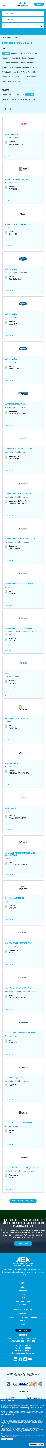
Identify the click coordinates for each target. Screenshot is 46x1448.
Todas (6, 53)
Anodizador (6, 58)
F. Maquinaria (15, 67)
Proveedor (17, 82)
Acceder (39, 4)
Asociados (23, 1291)
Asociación (16, 58)
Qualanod (12, 95)
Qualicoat (20, 95)
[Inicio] (23, 4)
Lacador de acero (19, 77)
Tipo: (4, 49)
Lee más (9, 156)
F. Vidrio (24, 72)
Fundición (32, 72)
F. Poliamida (7, 72)
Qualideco (6, 99)
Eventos (23, 1324)
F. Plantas (33, 67)
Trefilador (22, 63)
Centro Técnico (28, 58)
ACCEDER (23, 1330)
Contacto (23, 1305)
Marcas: (6, 90)
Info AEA (23, 1321)
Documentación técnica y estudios (23, 1317)
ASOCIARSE (23, 1243)
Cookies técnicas (7, 1417)
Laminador (31, 77)
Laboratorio (6, 77)
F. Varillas (16, 72)
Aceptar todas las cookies (36, 1444)
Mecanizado (7, 82)
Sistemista (32, 53)
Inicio (4, 37)
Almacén (14, 53)
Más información (7, 1414)
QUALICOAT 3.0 (29, 99)
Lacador (14, 63)
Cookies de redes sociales (9, 1434)
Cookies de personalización (10, 1427)
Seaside (30, 95)
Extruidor (30, 63)
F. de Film (5, 67)
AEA (23, 1294)
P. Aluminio (23, 53)
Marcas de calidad (23, 1301)
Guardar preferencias (7, 1439)
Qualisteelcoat (16, 99)
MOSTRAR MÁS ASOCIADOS (23, 1201)
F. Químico (6, 63)
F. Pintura (25, 67)
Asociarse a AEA (23, 1314)
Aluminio (23, 1298)
